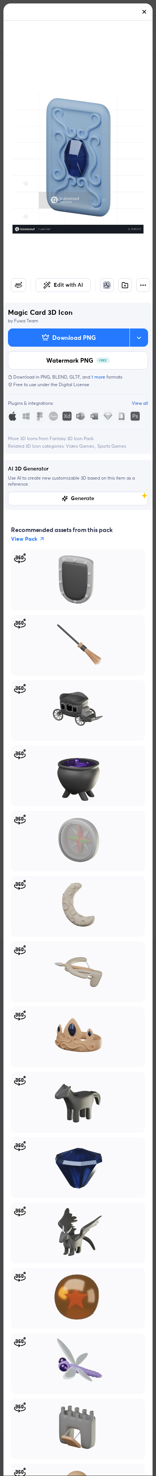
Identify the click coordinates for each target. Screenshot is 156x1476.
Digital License (74, 384)
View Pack (24, 538)
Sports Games (111, 446)
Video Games (80, 446)
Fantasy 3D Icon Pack (72, 438)
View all (140, 403)
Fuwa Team (26, 321)
